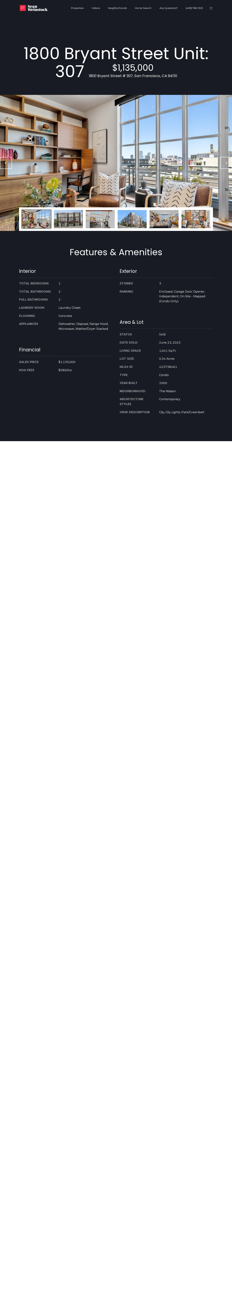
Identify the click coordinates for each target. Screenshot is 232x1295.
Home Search (143, 8)
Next (226, 163)
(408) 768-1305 (194, 8)
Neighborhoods (117, 8)
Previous (6, 163)
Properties (77, 8)
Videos (96, 8)
